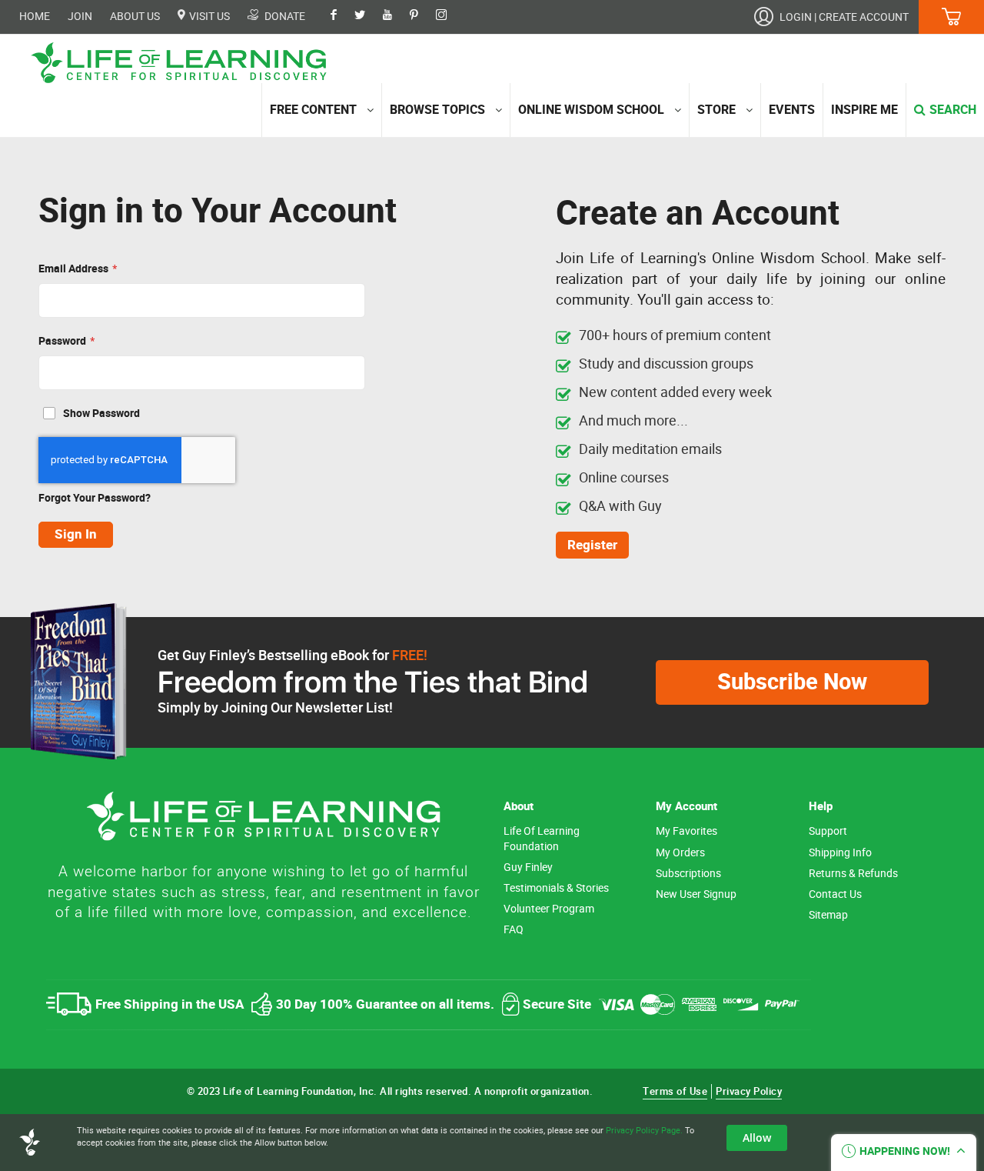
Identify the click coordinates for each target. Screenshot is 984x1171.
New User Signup (696, 894)
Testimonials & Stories (556, 888)
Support (828, 831)
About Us (135, 16)
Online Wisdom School (591, 110)
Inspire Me (864, 110)
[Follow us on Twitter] (367, 16)
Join (80, 16)
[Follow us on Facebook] (341, 16)
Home (34, 16)
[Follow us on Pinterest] (422, 16)
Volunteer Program (549, 909)
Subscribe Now (792, 682)
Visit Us (208, 16)
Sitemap (828, 915)
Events (792, 110)
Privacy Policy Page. (644, 1130)
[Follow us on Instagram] (449, 16)
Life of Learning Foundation (542, 838)
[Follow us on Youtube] (395, 16)
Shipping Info (840, 853)
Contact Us (835, 894)
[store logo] (184, 62)
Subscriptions (688, 873)
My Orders (680, 853)
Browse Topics (437, 110)
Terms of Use (675, 1091)
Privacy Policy (749, 1091)
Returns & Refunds (853, 873)
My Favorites (686, 831)
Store (716, 110)
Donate (283, 16)
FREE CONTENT (313, 110)
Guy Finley (528, 867)
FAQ (514, 929)
